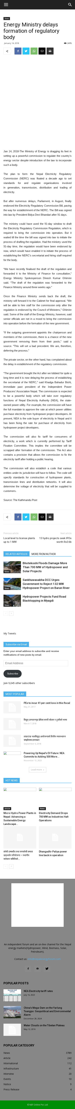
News (7, 18)
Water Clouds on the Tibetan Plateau (44, 1025)
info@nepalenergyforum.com (44, 959)
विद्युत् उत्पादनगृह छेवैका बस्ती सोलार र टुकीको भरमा (45, 719)
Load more (36, 769)
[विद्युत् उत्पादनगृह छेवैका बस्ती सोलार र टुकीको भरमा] (12, 724)
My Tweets (9, 633)
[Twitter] (46, 968)
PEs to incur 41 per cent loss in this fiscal (47, 703)
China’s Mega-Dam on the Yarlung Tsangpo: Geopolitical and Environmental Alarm (47, 1011)
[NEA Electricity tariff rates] (12, 995)
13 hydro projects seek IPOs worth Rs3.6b (55, 540)
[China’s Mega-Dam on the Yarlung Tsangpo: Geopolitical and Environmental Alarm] (12, 1012)
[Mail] (37, 968)
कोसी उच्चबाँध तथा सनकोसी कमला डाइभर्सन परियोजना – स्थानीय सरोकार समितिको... (18, 855)
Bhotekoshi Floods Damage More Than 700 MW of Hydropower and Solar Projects (45, 567)
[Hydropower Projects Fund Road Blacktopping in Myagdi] (12, 601)
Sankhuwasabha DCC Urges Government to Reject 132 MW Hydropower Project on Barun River (46, 584)
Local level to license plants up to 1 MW (19, 540)
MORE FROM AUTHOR (44, 554)
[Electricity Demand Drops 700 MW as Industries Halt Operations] (55, 799)
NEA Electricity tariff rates (38, 991)
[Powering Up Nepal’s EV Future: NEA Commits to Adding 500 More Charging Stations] (12, 757)
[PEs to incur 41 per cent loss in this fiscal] (12, 707)
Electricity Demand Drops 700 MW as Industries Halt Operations (53, 817)
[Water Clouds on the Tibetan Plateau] (12, 1030)
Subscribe (12, 673)
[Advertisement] (37, 123)
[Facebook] (28, 968)
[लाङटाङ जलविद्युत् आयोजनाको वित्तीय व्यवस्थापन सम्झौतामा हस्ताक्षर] (12, 741)
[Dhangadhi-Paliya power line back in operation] (55, 837)
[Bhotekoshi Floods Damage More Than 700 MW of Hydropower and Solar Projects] (12, 567)
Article (7, 808)
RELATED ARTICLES (16, 554)
